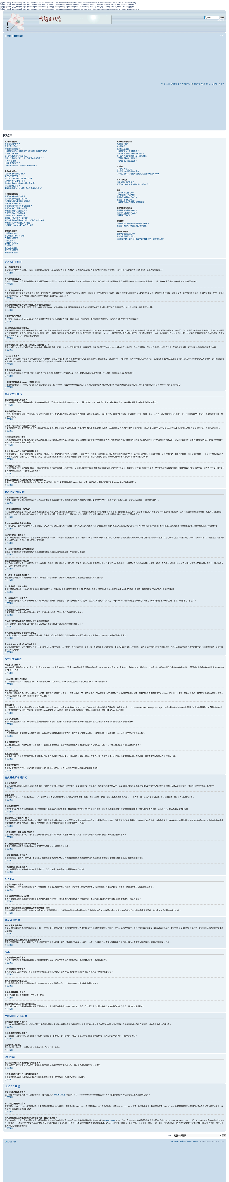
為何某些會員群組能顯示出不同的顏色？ (132, 156)
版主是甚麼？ (122, 146)
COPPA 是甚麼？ (11, 161)
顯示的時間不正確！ (12, 176)
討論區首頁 (18, 36)
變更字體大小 (222, 35)
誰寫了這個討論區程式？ (126, 234)
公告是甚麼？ (10, 245)
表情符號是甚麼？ (11, 238)
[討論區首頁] (16, 21)
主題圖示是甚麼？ (11, 253)
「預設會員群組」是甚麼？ (127, 158)
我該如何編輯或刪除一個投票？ (17, 208)
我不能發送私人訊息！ (125, 169)
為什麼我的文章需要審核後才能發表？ (19, 223)
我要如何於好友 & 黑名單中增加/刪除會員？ (133, 184)
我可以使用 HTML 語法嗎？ (15, 236)
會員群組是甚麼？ (123, 149)
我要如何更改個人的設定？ (15, 174)
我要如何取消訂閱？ (124, 215)
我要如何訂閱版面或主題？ (127, 213)
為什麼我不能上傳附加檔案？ (16, 213)
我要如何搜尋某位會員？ (126, 200)
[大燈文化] (71, 28)
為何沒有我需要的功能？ (126, 236)
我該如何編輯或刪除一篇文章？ (17, 199)
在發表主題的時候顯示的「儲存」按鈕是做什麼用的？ (25, 220)
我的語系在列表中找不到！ (15, 181)
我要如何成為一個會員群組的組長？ (130, 154)
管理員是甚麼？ (123, 144)
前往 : (170, 1135)
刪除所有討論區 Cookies (189, 1141)
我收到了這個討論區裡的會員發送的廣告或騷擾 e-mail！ (138, 174)
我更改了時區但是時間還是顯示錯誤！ (19, 178)
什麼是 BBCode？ (11, 233)
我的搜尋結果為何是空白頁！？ (129, 197)
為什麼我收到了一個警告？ (15, 216)
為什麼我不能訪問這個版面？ (16, 211)
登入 (222, 84)
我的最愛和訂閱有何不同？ (127, 210)
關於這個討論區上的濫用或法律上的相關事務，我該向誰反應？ (141, 239)
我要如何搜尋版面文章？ (126, 193)
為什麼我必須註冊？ (12, 146)
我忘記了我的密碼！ (12, 154)
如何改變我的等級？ (12, 186)
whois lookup (109, 1120)
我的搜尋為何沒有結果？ (126, 195)
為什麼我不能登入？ (12, 144)
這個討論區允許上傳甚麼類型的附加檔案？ (133, 223)
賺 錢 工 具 (177, 84)
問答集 (187, 84)
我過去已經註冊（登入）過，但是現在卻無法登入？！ (25, 158)
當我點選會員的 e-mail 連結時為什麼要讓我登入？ (24, 188)
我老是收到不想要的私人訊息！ (129, 171)
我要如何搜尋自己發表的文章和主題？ (131, 202)
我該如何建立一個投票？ (14, 204)
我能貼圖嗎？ (10, 241)
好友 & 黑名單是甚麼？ (125, 182)
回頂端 (10, 273)
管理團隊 (174, 1141)
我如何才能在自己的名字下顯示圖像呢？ (20, 183)
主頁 (9, 36)
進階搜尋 (220, 20)
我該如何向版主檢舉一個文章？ (17, 218)
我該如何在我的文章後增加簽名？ (17, 201)
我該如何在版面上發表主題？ (16, 196)
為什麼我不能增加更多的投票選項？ (18, 206)
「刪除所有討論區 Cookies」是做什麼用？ (21, 166)
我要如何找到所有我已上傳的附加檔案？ (132, 226)
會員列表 (207, 84)
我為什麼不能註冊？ (12, 163)
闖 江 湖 (167, 84)
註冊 (215, 84)
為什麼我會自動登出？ (13, 149)
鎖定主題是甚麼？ (11, 250)
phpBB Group (59, 1095)
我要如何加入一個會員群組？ (128, 151)
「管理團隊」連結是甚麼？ (127, 161)
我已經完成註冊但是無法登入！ (17, 156)
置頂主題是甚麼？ (11, 248)
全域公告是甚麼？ (11, 243)
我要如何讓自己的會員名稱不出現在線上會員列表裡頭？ (26, 151)
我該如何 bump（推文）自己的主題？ (19, 225)
